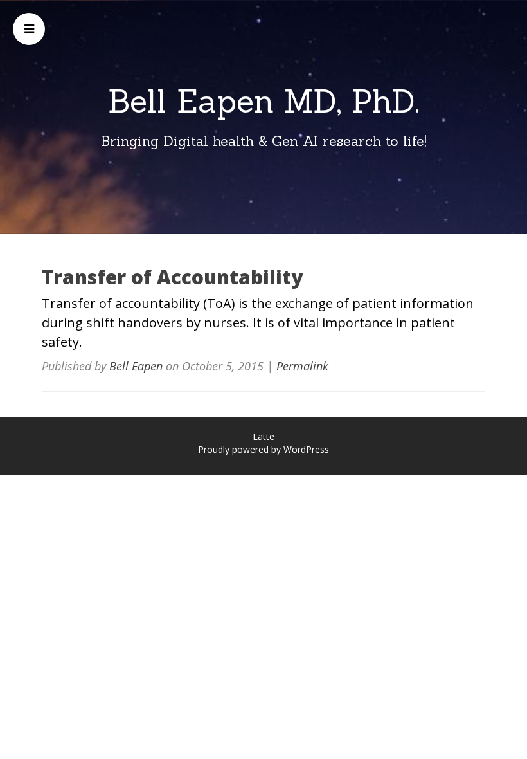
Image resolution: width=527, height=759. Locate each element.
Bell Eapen (136, 366)
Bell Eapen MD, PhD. (264, 101)
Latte (263, 436)
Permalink (302, 366)
